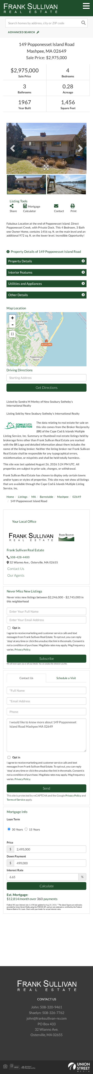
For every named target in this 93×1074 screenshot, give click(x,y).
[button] (83, 23)
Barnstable (46, 496)
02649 (76, 496)
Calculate (47, 886)
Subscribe (46, 658)
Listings (22, 496)
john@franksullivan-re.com (47, 1018)
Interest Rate (15, 870)
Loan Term (13, 819)
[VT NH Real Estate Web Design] (46, 1067)
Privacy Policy (22, 649)
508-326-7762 (53, 1013)
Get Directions (47, 387)
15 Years (34, 829)
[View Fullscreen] (12, 334)
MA (33, 496)
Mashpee (63, 496)
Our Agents (15, 575)
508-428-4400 (20, 557)
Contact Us (15, 568)
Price (10, 842)
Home (10, 496)
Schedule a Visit (66, 678)
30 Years (17, 829)
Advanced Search (21, 32)
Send (46, 788)
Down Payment (16, 856)
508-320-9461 (51, 1007)
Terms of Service (16, 799)
